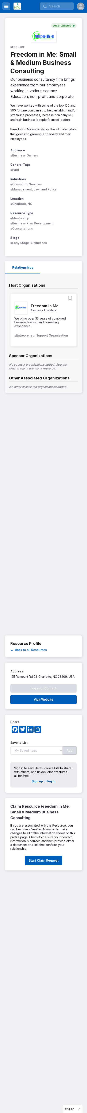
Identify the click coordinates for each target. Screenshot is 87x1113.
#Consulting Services (26, 184)
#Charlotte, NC (21, 204)
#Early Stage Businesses (28, 243)
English (69, 1108)
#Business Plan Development (32, 223)
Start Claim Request (43, 860)
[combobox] (73, 1109)
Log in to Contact (43, 688)
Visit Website (43, 699)
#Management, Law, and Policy (33, 189)
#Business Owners (24, 155)
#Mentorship (19, 218)
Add (69, 750)
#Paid (14, 170)
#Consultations (21, 228)
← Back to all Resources (28, 650)
